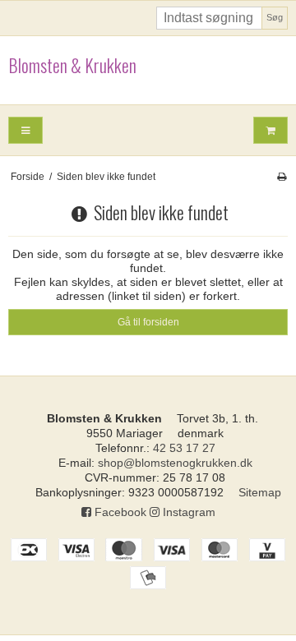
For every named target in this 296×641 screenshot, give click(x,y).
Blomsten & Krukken (72, 65)
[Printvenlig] (281, 176)
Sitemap (259, 492)
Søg (274, 17)
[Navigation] (25, 130)
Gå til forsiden (148, 322)
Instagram (187, 512)
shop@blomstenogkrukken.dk (175, 462)
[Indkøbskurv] (270, 130)
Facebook (118, 512)
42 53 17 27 (184, 447)
